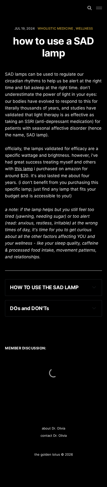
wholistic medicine (55, 28)
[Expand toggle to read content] (94, 287)
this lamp (24, 168)
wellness (84, 28)
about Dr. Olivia (53, 428)
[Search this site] (89, 8)
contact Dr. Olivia (54, 435)
